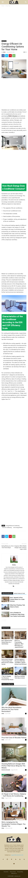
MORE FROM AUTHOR (19, 593)
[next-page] (5, 620)
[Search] (26, 2)
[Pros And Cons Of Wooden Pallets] (14, 727)
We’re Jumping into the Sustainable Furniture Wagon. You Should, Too (14, 824)
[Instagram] (7, 859)
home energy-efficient (17, 527)
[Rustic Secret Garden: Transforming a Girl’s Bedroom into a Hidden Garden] (7, 654)
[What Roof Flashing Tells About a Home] (5, 607)
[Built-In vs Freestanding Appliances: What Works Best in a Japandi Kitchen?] (21, 635)
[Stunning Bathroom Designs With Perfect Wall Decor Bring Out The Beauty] (14, 753)
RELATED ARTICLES (7, 593)
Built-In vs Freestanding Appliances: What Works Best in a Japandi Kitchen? (19, 644)
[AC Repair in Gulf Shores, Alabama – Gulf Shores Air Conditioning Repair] (14, 783)
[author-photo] (14, 562)
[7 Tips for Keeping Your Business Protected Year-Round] (7, 671)
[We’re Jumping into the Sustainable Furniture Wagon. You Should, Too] (14, 811)
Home (3, 5)
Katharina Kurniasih (6, 769)
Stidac (4, 52)
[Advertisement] (14, 26)
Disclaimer (6, 871)
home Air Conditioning (7, 527)
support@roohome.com (17, 855)
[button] (2, 2)
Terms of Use (13, 871)
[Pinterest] (10, 55)
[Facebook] (3, 55)
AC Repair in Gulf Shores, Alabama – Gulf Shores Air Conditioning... (14, 795)
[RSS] (15, 859)
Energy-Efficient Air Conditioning (12, 525)
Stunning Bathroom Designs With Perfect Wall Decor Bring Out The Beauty (13, 766)
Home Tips (8, 5)
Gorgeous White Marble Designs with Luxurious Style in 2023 (20, 547)
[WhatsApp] (13, 55)
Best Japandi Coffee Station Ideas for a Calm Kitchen (17, 599)
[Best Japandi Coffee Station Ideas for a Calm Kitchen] (5, 599)
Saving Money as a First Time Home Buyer (8, 546)
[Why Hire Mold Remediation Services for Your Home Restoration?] (14, 696)
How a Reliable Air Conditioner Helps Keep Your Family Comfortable (17, 614)
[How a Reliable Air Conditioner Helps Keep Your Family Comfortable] (5, 614)
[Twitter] (6, 55)
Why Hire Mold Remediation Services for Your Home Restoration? (11, 709)
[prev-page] (3, 620)
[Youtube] (14, 863)
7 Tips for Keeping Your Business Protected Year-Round (7, 678)
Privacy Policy (20, 871)
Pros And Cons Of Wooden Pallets (14, 738)
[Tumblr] (19, 859)
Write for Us (14, 873)
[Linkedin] (14, 586)
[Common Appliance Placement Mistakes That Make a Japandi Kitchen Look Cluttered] (21, 654)
